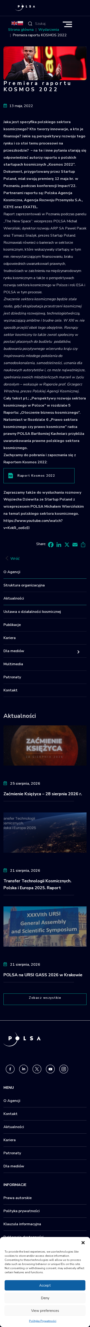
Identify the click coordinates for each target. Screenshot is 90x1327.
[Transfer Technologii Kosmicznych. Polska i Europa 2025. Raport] (45, 832)
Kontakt (10, 690)
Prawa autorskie (17, 1197)
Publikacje (12, 624)
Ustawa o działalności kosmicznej (32, 611)
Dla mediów (13, 651)
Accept (45, 1285)
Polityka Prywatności (42, 1321)
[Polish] (21, 22)
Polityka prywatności (21, 1211)
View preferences (45, 1310)
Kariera (9, 637)
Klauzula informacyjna (22, 1224)
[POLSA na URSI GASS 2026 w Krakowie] (45, 926)
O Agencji (11, 571)
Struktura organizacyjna (24, 585)
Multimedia (13, 664)
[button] (83, 1242)
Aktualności (13, 598)
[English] (15, 22)
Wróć (14, 558)
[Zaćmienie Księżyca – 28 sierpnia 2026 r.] (45, 745)
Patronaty (12, 677)
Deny (45, 1298)
